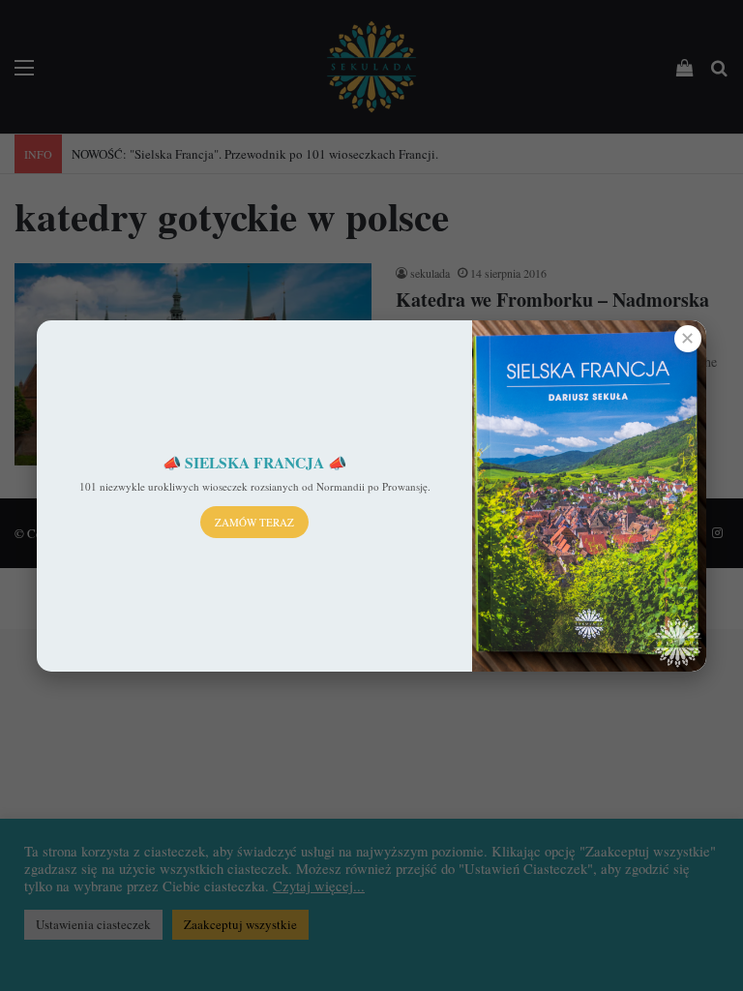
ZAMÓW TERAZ (254, 522)
